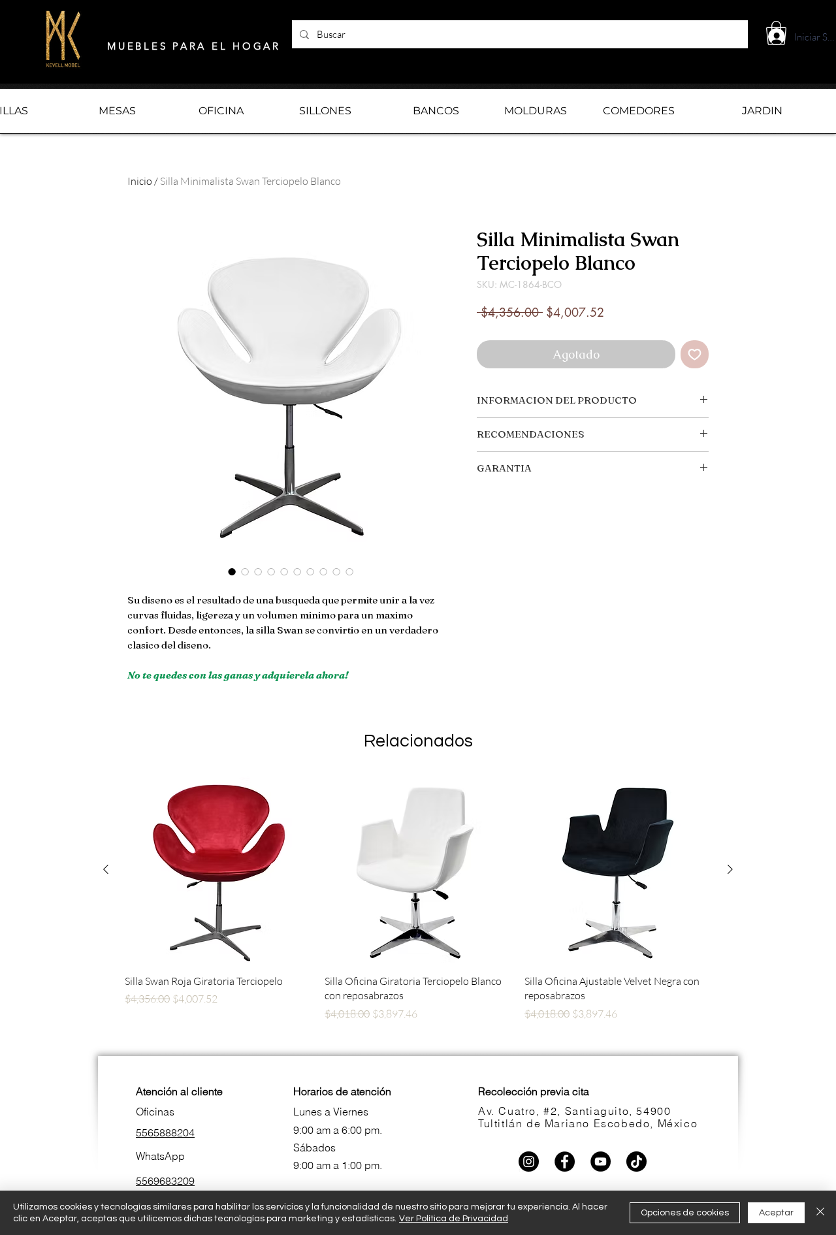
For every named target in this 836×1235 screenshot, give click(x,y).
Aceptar (776, 1212)
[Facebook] (565, 1161)
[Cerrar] (820, 1213)
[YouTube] (600, 1161)
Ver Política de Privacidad (453, 1218)
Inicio (139, 180)
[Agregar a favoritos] (695, 354)
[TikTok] (636, 1161)
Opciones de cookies (685, 1212)
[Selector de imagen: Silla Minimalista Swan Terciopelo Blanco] (231, 571)
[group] (418, 914)
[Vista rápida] (218, 870)
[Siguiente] (730, 869)
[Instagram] (529, 1161)
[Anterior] (106, 869)
